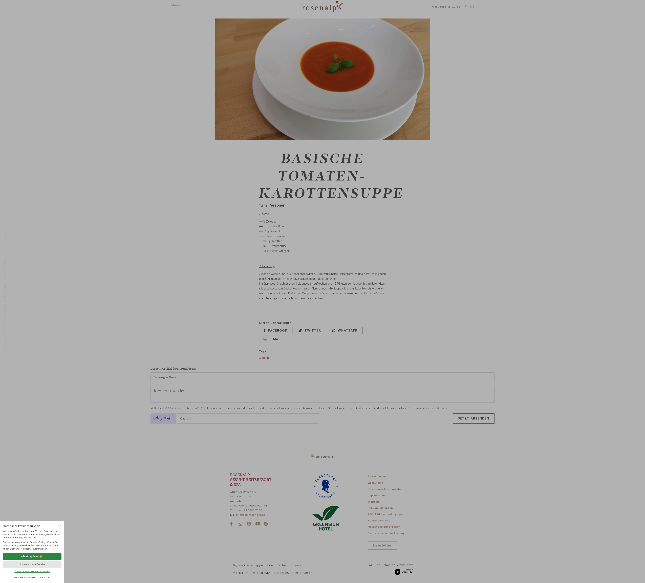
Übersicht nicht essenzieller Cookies (32, 571)
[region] (32, 540)
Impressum (44, 577)
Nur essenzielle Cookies (32, 564)
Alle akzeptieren (29, 556)
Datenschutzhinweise (24, 577)
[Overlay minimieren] (59, 526)
